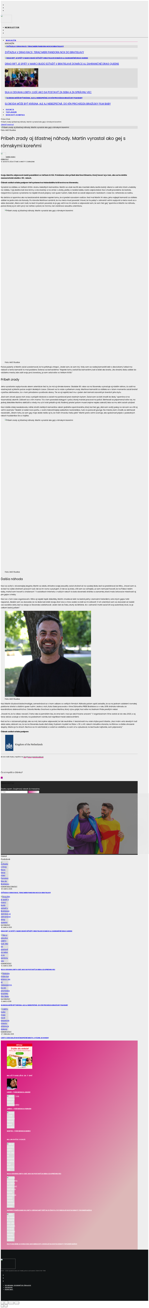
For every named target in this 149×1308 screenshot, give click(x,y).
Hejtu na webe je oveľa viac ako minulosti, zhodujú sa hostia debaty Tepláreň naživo (42, 1244)
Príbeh (3, 159)
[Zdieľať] (6, 1302)
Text (7, 159)
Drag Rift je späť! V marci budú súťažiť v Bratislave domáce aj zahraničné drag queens (62, 63)
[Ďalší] (5, 1306)
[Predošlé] (2, 1306)
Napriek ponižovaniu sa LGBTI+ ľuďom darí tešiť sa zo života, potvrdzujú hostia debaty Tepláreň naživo (49, 1210)
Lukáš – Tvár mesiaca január (18, 1092)
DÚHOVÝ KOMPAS (15, 115)
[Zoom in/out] (16, 1303)
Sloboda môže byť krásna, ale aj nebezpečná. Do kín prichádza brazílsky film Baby (58, 103)
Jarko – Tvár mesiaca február (19, 1109)
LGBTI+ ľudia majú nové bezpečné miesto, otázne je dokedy (25, 1038)
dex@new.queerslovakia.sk (33, 757)
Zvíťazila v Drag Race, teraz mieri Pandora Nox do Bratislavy (44, 52)
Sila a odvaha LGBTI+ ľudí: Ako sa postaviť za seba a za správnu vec (48, 92)
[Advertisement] (34, 167)
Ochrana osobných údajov (18, 1285)
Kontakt (9, 1289)
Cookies (9, 1287)
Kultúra (11, 887)
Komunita (4, 887)
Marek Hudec (10, 157)
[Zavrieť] (2, 1302)
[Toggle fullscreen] (11, 1303)
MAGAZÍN (11, 40)
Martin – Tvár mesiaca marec (19, 1131)
